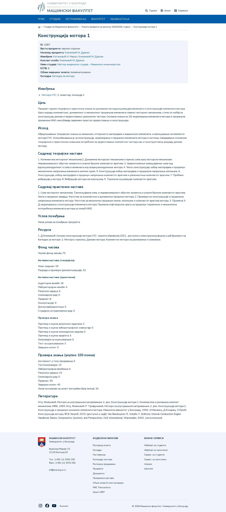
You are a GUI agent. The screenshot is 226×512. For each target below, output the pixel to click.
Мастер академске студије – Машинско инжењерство (88, 64)
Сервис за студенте (154, 454)
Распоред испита (102, 445)
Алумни (148, 464)
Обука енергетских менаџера (108, 482)
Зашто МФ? (99, 492)
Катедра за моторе (63, 76)
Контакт (64, 506)
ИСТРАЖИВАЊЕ (76, 19)
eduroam (148, 468)
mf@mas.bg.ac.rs (57, 469)
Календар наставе (102, 459)
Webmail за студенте (155, 445)
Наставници (99, 454)
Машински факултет (70, 10)
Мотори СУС (49, 95)
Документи (98, 473)
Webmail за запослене (156, 450)
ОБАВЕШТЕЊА (119, 19)
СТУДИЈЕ (55, 19)
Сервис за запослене (155, 459)
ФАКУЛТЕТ (98, 19)
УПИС (41, 19)
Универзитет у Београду (67, 3)
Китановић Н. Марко (65, 56)
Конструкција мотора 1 (145, 26)
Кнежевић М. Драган (77, 52)
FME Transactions (102, 487)
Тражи (153, 10)
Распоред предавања (104, 464)
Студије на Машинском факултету (61, 26)
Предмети (98, 468)
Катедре (97, 450)
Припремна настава (103, 478)
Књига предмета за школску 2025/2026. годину (106, 26)
